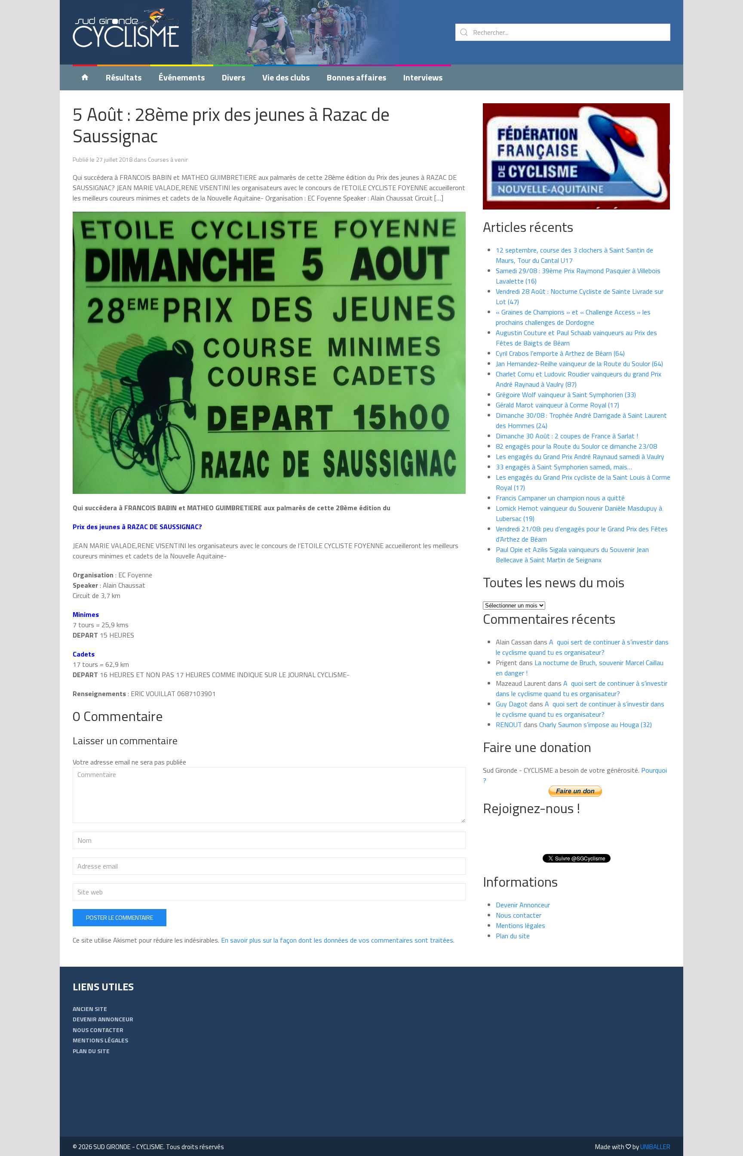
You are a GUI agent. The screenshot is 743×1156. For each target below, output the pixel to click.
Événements (182, 77)
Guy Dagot (512, 704)
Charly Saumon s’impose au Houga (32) (595, 724)
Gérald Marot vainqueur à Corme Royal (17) (557, 405)
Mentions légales (520, 925)
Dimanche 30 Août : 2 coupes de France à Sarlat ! (567, 436)
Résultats (123, 77)
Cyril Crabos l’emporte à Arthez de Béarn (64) (560, 353)
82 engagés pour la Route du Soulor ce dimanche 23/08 (576, 446)
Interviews (422, 77)
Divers (233, 77)
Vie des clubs (286, 77)
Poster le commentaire (119, 917)
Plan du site (513, 936)
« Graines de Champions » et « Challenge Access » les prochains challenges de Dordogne (573, 317)
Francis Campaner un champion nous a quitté (560, 498)
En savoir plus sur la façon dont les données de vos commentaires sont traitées (337, 940)
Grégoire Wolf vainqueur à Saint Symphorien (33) (566, 394)
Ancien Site (90, 1008)
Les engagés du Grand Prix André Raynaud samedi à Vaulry (580, 456)
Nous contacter (518, 915)
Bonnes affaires (356, 77)
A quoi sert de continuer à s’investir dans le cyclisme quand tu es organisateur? (582, 647)
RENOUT (509, 724)
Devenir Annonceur (523, 905)
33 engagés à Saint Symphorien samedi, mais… (564, 467)
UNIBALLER (655, 1147)
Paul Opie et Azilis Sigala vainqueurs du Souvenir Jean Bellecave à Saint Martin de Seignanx (572, 554)
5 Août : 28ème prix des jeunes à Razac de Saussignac (231, 124)
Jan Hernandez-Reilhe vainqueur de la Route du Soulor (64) (579, 363)
